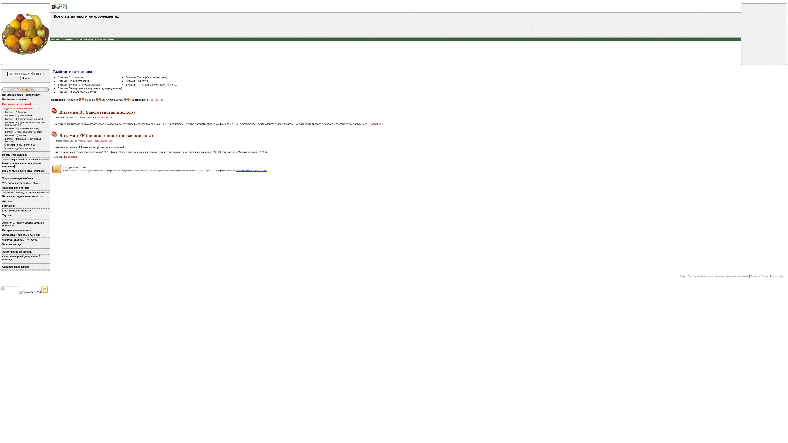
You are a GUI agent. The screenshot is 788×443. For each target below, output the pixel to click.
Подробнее (376, 124)
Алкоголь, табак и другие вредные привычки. (23, 224)
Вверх (682, 276)
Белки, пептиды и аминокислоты (22, 196)
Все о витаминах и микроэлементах (251, 170)
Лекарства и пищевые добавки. (21, 235)
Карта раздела (777, 276)
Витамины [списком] (14, 99)
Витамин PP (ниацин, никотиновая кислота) (23, 140)
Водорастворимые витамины (99, 39)
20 (157, 99)
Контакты (755, 276)
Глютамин (8, 205)
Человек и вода (11, 244)
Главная (55, 39)
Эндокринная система (15, 187)
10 (152, 99)
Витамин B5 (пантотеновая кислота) (24, 119)
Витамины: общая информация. (21, 94)
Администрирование (738, 276)
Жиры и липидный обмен (17, 178)
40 (161, 99)
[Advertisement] (396, 47)
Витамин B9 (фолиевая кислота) (22, 128)
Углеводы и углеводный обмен (21, 183)
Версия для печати (102, 117)
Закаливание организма (17, 251)
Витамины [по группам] (72, 39)
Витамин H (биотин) (15, 135)
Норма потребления (14, 154)
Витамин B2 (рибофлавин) (19, 115)
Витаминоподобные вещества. (20, 148)
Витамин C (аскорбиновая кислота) (23, 132)
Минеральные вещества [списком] (23, 171)
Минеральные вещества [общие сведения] (21, 165)
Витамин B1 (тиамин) (16, 112)
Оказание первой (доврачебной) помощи (21, 258)
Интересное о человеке (16, 230)
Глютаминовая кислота (16, 210)
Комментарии (84, 117)
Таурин (6, 215)
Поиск (765, 276)
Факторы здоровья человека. (20, 239)
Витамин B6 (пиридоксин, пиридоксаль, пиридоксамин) (25, 123)
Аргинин (7, 201)
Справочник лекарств (15, 266)
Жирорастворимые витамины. (19, 145)
